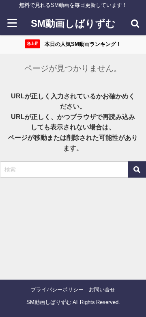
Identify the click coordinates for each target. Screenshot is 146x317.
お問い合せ (102, 289)
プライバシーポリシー (57, 289)
